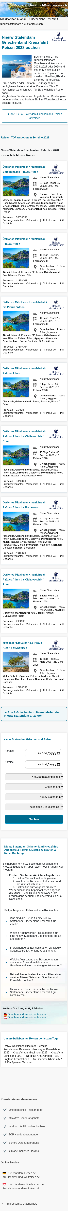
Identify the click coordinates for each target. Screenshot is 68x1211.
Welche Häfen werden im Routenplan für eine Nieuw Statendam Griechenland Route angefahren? (35, 935)
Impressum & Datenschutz (22, 1203)
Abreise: (10, 762)
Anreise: (10, 750)
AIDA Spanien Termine (18, 1062)
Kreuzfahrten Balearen (16, 1049)
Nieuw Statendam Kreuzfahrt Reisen (21, 24)
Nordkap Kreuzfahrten (39, 1055)
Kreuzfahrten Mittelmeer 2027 (30, 1052)
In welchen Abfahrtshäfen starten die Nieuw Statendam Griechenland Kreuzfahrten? (35, 949)
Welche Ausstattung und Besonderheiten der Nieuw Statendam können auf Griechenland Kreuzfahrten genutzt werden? (36, 962)
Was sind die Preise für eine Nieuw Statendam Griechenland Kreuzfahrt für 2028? (33, 921)
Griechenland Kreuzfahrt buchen (27, 1014)
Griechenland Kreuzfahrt (43, 19)
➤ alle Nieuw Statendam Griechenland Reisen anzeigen (35, 116)
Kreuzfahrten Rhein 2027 (47, 1059)
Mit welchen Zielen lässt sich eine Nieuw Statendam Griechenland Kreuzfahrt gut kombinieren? (34, 992)
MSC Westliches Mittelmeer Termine (26, 1046)
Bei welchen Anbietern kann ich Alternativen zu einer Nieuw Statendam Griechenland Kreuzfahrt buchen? (36, 977)
